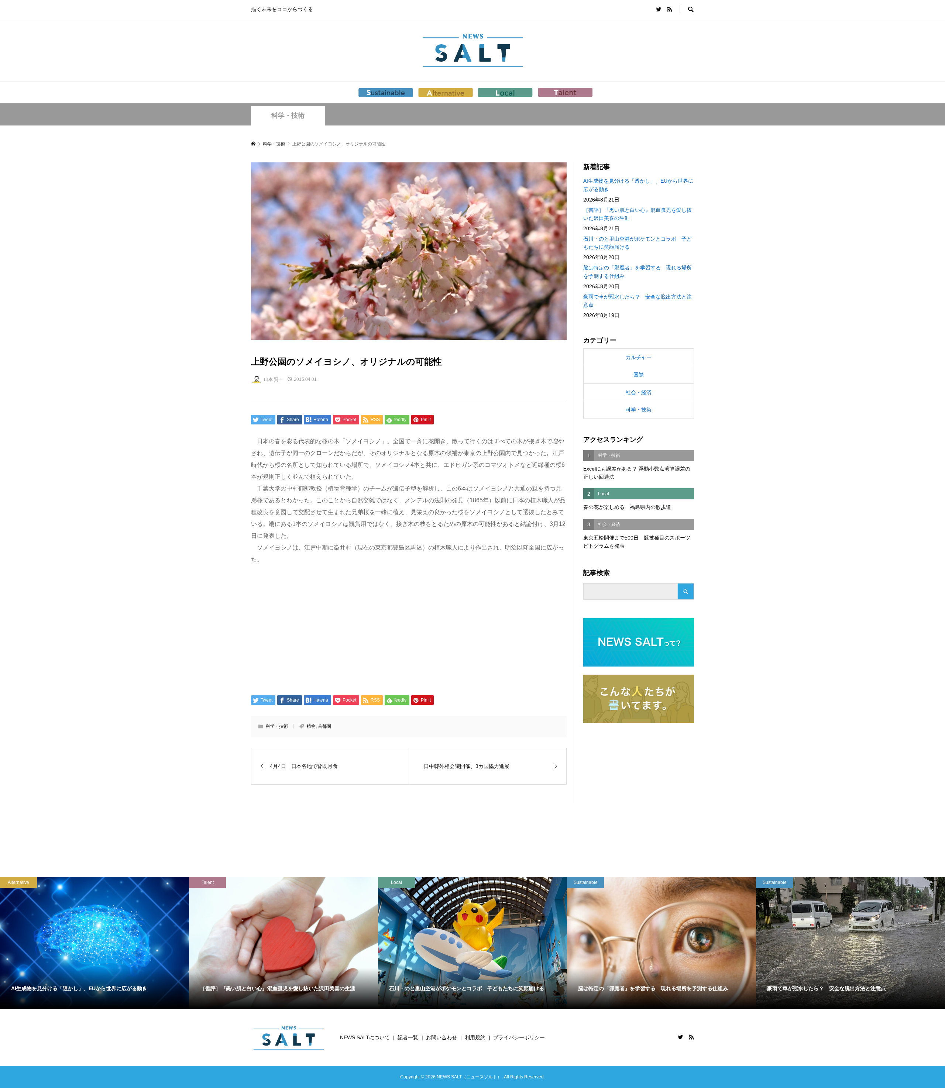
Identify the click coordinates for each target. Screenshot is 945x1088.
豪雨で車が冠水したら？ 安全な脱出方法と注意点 (637, 301)
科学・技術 (288, 115)
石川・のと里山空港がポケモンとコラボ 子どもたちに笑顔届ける (637, 243)
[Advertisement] (409, 629)
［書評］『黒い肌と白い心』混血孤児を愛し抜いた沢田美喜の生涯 (637, 214)
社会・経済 (639, 392)
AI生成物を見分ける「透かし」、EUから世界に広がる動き (638, 185)
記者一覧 (408, 1037)
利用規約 (475, 1037)
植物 (311, 726)
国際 (638, 375)
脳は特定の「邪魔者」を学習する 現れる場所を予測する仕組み (637, 272)
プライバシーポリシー (519, 1037)
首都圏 (324, 726)
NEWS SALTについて (365, 1037)
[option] (94, 943)
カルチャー (639, 357)
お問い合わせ (441, 1037)
